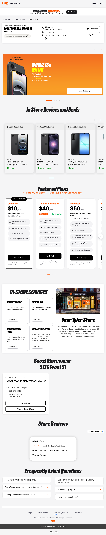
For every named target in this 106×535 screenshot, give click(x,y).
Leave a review (94, 431)
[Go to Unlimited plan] (49, 274)
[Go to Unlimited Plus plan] (55, 274)
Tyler (23, 19)
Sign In (94, 3)
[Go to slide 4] (59, 100)
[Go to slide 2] (54, 100)
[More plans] (100, 236)
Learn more (13, 319)
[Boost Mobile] (5, 3)
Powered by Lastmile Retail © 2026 (53, 526)
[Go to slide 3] (56, 100)
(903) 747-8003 (14, 391)
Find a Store (15, 3)
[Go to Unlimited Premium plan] (58, 274)
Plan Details (18, 258)
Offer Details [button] (53, 532)
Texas (16, 19)
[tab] (53, 532)
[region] (53, 234)
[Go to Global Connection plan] (52, 274)
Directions (92, 29)
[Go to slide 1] (49, 100)
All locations (6, 19)
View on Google (40, 455)
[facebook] (45, 38)
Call (92, 35)
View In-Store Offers (25, 409)
